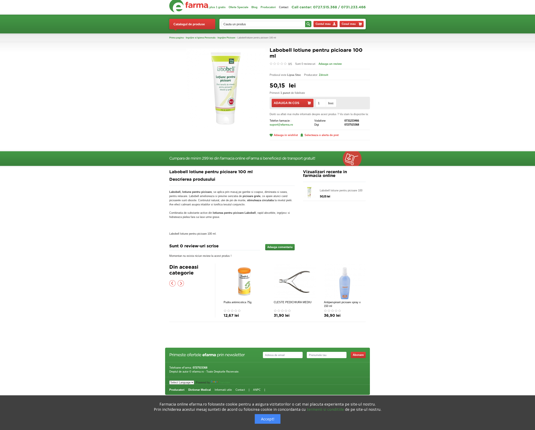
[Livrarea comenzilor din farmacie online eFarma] (354, 158)
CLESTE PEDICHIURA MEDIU (292, 302)
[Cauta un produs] (308, 24)
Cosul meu (349, 23)
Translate (224, 382)
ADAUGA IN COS (286, 103)
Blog (254, 7)
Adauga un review (330, 63)
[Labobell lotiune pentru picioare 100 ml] (225, 87)
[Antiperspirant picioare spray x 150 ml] (345, 281)
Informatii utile (223, 389)
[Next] (181, 283)
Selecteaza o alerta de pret (321, 135)
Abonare (358, 354)
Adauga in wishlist (286, 135)
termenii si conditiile (325, 409)
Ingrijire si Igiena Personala (200, 37)
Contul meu (323, 23)
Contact (283, 7)
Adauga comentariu (280, 247)
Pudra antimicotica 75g (237, 302)
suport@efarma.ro (281, 124)
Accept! (267, 418)
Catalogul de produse (189, 24)
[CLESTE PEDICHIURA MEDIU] (295, 281)
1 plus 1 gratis (216, 7)
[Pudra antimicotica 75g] (244, 281)
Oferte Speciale (238, 7)
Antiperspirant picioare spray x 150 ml (342, 304)
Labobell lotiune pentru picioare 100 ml (341, 190)
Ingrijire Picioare (226, 37)
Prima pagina (176, 37)
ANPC (257, 389)
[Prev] (172, 283)
